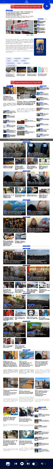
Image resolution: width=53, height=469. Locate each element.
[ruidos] (38, 130)
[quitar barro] (38, 104)
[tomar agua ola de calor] (5, 121)
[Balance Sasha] (5, 131)
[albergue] (35, 25)
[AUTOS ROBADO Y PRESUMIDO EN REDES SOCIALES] (5, 112)
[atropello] (5, 116)
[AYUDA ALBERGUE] (35, 28)
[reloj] (38, 98)
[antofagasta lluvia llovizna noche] (35, 32)
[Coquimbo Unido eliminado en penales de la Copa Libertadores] (36, 421)
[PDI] (36, 450)
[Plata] (38, 93)
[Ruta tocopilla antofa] (38, 114)
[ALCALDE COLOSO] (35, 21)
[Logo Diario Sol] (26, 2)
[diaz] (38, 119)
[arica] (36, 416)
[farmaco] (36, 410)
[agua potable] (36, 439)
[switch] (35, 463)
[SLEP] (38, 109)
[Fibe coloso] (38, 88)
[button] (9, 58)
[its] (38, 135)
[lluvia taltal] (36, 445)
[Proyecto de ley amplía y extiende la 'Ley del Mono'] (36, 427)
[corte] (5, 126)
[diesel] (38, 125)
